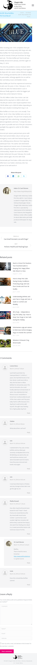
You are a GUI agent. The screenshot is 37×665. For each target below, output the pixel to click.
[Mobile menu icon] (33, 5)
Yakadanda (29, 661)
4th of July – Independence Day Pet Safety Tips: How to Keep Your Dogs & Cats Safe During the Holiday (22, 316)
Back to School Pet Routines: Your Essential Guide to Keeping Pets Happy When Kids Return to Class (22, 267)
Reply (28, 413)
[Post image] (5, 266)
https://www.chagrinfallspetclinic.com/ (24, 191)
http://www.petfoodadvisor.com (23, 556)
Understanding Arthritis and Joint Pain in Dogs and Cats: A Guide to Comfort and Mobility (22, 300)
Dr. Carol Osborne (19, 542)
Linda (11, 571)
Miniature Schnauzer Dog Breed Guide (21, 341)
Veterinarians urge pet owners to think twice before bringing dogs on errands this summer (22, 330)
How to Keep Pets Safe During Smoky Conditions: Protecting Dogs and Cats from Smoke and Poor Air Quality (21, 284)
